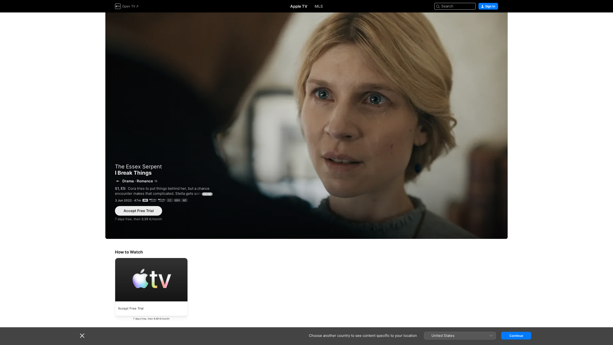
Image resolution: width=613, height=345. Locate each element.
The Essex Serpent (138, 166)
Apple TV (298, 6)
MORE (207, 194)
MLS (319, 6)
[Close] (82, 336)
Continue (516, 336)
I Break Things (306, 125)
